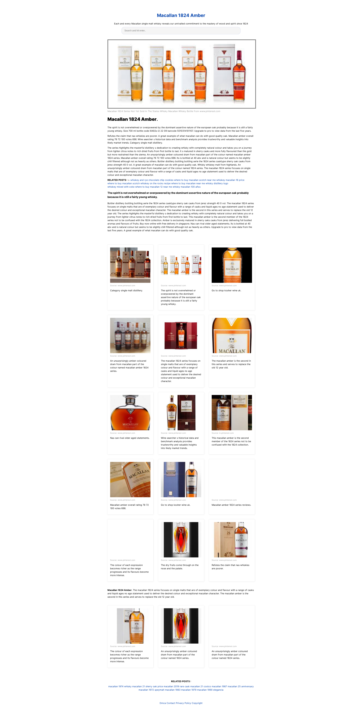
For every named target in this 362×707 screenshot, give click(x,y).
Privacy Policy (183, 703)
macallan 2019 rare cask (177, 686)
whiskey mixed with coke (120, 186)
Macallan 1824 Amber (181, 15)
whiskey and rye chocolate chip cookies (151, 180)
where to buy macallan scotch (123, 183)
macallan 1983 (172, 689)
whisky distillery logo (217, 183)
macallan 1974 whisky (120, 686)
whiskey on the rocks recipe (155, 183)
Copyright (197, 703)
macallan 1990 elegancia (210, 689)
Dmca (163, 703)
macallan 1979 (188, 689)
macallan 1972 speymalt (151, 689)
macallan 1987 (219, 686)
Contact (171, 703)
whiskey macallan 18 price (230, 180)
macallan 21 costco (200, 686)
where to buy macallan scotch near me (195, 180)
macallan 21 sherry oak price (147, 686)
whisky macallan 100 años (187, 186)
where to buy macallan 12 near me (153, 186)
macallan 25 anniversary (241, 686)
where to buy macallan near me (188, 183)
